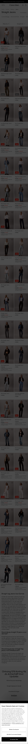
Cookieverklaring (6, 723)
